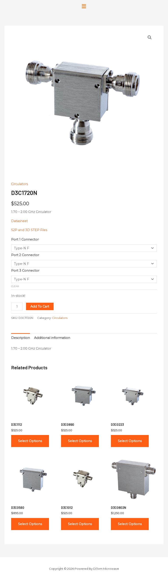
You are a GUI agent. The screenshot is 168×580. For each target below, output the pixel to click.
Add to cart (39, 306)
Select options (30, 441)
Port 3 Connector (25, 270)
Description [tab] (20, 338)
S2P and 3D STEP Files (29, 230)
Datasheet (19, 221)
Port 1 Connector (25, 239)
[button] (83, 6)
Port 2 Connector (25, 255)
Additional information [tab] (52, 338)
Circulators (19, 184)
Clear (15, 286)
